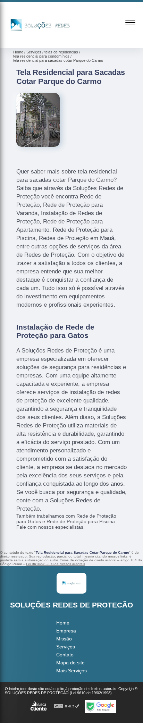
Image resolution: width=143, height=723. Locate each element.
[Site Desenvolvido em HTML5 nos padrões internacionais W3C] (66, 706)
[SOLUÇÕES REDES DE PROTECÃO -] (40, 40)
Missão (64, 638)
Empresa (66, 630)
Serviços (65, 646)
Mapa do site (70, 662)
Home (62, 623)
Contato (65, 654)
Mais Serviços (71, 670)
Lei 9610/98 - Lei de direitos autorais (55, 564)
